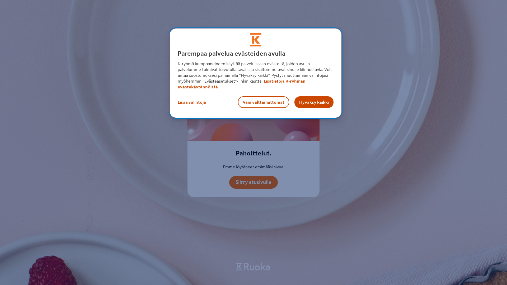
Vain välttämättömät (263, 102)
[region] (255, 73)
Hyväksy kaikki (314, 102)
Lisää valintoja (192, 102)
